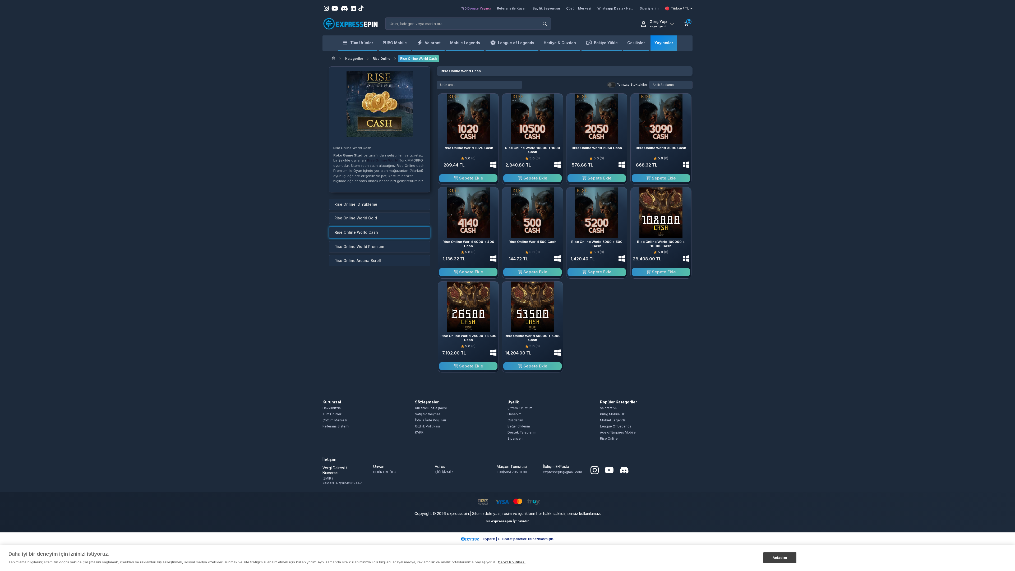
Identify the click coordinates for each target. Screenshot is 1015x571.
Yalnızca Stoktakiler (632, 84)
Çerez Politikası (511, 562)
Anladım (780, 557)
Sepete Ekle (470, 178)
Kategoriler (354, 59)
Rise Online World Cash (418, 59)
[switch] (611, 85)
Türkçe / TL (680, 8)
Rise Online (381, 59)
